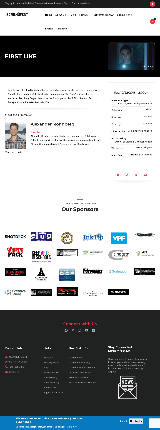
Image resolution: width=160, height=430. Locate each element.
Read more (83, 144)
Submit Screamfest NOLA (82, 367)
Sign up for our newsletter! (77, 3)
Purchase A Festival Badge (82, 382)
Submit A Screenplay (79, 362)
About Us (60, 14)
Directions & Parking (79, 377)
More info (72, 426)
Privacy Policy (50, 377)
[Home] (17, 14)
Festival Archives (52, 372)
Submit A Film (76, 357)
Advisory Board (51, 362)
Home (48, 14)
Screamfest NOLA (103, 14)
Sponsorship (50, 387)
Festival (84, 14)
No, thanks (136, 421)
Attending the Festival (80, 372)
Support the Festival (53, 392)
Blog (73, 14)
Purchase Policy (51, 382)
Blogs (46, 367)
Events (49, 28)
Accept (123, 421)
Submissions (124, 14)
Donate (62, 28)
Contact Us (13, 372)
